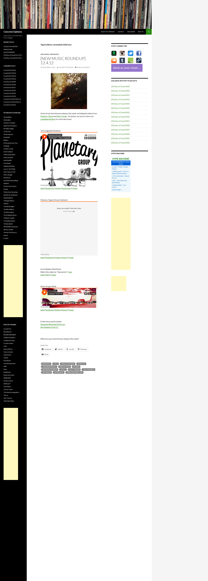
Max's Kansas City (9, 172)
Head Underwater (9, 154)
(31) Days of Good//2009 (120, 86)
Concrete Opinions (13, 31)
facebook (49, 188)
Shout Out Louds (9, 375)
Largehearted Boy (47, 119)
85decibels (7, 120)
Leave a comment (83, 67)
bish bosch (46, 364)
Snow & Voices (8, 381)
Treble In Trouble (9, 218)
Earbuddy (7, 137)
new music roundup (49, 369)
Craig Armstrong (9, 340)
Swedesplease (8, 198)
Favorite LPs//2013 (10, 93)
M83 (5, 366)
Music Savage (8, 175)
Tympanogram (8, 224)
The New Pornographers (11, 392)
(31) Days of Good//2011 (120, 95)
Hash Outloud (8, 152)
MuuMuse (7, 178)
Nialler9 (6, 183)
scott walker (74, 369)
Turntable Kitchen (9, 221)
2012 (42, 54)
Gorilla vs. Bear (8, 149)
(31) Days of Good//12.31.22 (13, 55)
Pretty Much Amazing (10, 192)
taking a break (8, 49)
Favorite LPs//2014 (10, 96)
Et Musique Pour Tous (11, 143)
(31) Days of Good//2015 (120, 112)
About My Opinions (108, 31)
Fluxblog (6, 146)
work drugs (59, 372)
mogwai (76, 366)
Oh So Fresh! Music (10, 186)
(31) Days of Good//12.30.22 (13, 58)
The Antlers (7, 386)
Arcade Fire (7, 329)
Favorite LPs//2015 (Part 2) (12, 102)
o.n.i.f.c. (63, 369)
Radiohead (7, 372)
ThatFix (6, 203)
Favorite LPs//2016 (10, 105)
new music (54, 54)
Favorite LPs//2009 (10, 82)
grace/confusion (67, 364)
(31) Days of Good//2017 (120, 121)
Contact (121, 31)
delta (56, 364)
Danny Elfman (8, 349)
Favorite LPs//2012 (10, 90)
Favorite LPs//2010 (10, 85)
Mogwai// (52, 324)
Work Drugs (62, 116)
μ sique (6, 238)
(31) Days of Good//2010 (120, 91)
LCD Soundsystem (9, 363)
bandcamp (66, 188)
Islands (6, 358)
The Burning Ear (9, 212)
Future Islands (8, 352)
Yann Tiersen (8, 398)
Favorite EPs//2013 (10, 70)
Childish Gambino (9, 337)
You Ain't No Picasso (10, 232)
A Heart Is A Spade (9, 123)
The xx (6, 395)
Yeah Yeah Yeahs (9, 401)
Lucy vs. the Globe (9, 169)
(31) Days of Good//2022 (120, 143)
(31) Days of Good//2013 (120, 104)
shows (64, 257)
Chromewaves (8, 134)
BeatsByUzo (8, 332)
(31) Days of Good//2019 (120, 130)
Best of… (141, 31)
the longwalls (88, 369)
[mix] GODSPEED (9, 52)
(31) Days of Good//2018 (120, 125)
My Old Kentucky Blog (11, 180)
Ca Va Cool (7, 131)
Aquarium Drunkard (10, 126)
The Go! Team (8, 389)
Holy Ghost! (7, 355)
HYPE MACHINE (120, 159)
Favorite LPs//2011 (10, 87)
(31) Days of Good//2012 (120, 99)
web (42, 188)
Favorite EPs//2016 (10, 79)
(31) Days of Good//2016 (120, 117)
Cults (5, 346)
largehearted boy (49, 366)
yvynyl (6, 235)
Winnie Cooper (8, 229)
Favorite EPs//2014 (10, 73)
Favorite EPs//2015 (10, 76)
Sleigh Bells (7, 378)
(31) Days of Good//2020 (120, 134)
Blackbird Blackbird (10, 335)
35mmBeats (8, 117)
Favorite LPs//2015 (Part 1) (12, 99)
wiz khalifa (46, 372)
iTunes (74, 188)
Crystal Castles (8, 343)
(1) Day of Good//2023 (11, 46)
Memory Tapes (46, 116)
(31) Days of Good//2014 (120, 108)
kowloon (81, 364)
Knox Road (7, 163)
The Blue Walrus (9, 209)
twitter (58, 188)
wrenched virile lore (75, 372)
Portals (6, 189)
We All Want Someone (11, 227)
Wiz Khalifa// (49, 327)
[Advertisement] (120, 234)
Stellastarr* (7, 384)
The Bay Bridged (9, 206)
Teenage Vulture (9, 201)
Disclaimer (131, 31)
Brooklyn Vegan (9, 129)
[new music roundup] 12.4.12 (63, 60)
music (46, 54)
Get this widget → (117, 189)
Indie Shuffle (8, 160)
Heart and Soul (8, 157)
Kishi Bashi (7, 361)
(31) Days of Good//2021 (120, 138)
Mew (5, 369)
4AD (47, 275)
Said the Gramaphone (10, 195)
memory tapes (65, 366)
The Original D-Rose (10, 215)
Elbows (6, 140)
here (70, 272)
